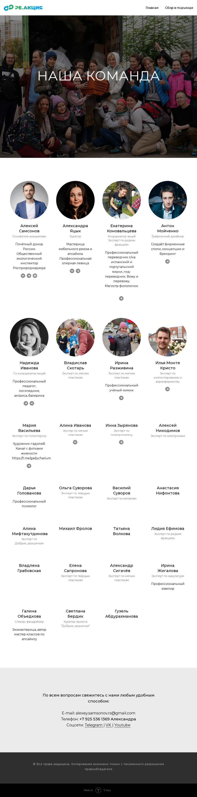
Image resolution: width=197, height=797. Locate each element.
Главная (152, 8)
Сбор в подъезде (179, 8)
